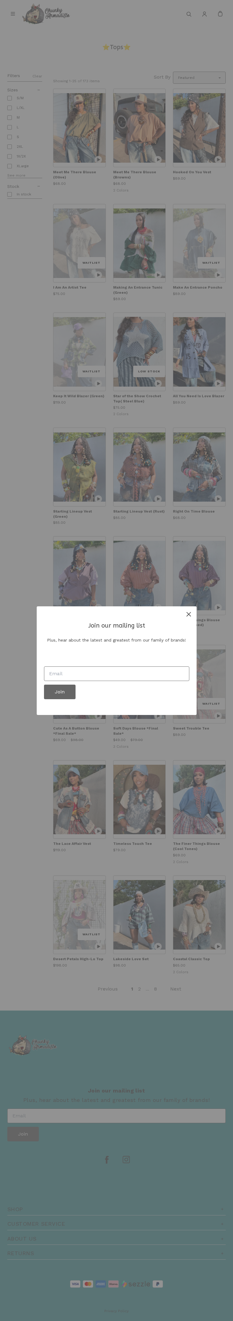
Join (60, 692)
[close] (188, 614)
